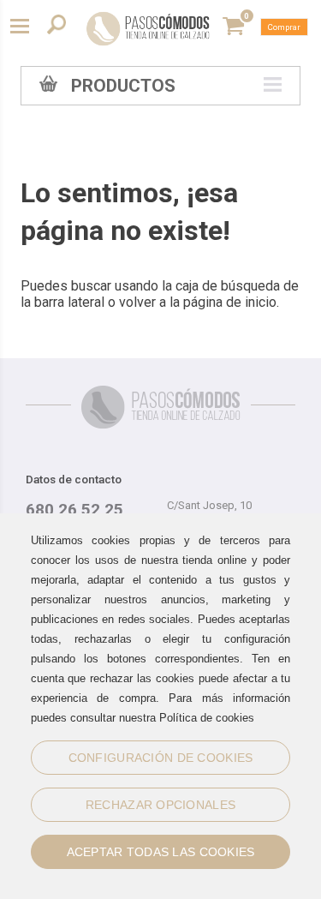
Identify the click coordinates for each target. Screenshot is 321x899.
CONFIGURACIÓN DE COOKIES (160, 757)
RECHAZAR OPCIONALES (160, 805)
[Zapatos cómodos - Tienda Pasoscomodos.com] (148, 28)
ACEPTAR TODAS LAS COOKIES (161, 852)
